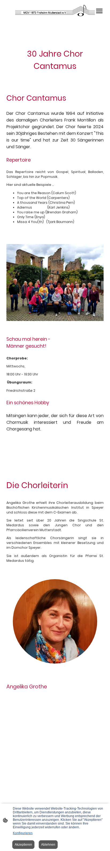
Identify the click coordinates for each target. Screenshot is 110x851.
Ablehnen (48, 844)
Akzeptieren (23, 844)
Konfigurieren (23, 833)
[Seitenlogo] (55, 10)
